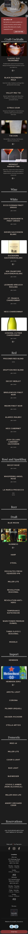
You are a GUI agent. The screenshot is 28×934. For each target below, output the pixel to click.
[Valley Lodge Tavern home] (8, 3)
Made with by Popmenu (11, 844)
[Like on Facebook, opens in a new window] (9, 849)
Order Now (14, 931)
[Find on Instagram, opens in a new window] (14, 849)
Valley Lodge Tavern (14, 912)
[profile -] (22, 2)
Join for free (19, 31)
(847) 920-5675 (14, 883)
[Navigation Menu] (26, 2)
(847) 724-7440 (14, 863)
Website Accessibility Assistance (14, 921)
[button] (14, 58)
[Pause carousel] (27, 16)
